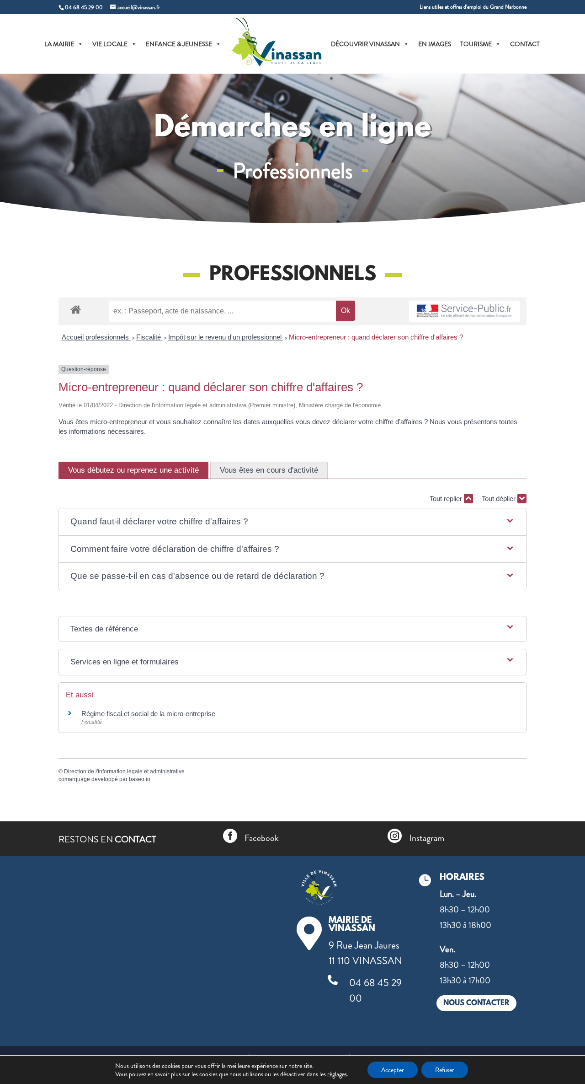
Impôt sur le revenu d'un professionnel (225, 337)
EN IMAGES (434, 44)
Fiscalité (149, 337)
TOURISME (476, 44)
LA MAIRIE (59, 44)
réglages (337, 1074)
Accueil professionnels (96, 337)
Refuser (444, 1069)
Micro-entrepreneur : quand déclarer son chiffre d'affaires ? (376, 337)
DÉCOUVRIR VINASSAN (365, 44)
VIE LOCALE (110, 44)
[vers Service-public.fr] (464, 311)
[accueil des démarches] (75, 309)
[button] (292, 521)
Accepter (392, 1069)
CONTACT (525, 44)
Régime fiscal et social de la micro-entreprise (148, 713)
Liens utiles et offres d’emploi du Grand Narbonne (473, 7)
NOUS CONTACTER (476, 1003)
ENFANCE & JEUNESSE (179, 44)
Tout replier (447, 498)
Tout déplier (499, 498)
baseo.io (139, 779)
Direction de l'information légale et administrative (124, 771)
